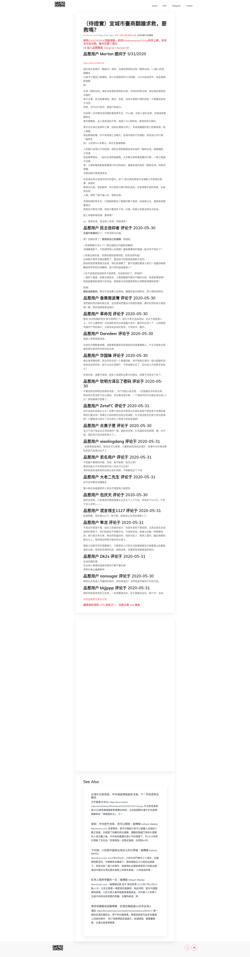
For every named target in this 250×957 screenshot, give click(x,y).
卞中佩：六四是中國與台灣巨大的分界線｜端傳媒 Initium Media (124, 852)
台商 (134, 35)
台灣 (125, 35)
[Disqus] (125, 662)
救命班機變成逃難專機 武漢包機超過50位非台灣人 (121, 906)
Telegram (176, 6)
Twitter (189, 6)
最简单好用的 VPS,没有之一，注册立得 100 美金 (111, 604)
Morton (89, 35)
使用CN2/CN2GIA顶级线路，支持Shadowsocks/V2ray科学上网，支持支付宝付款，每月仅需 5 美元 (124, 42)
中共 (116, 35)
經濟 (130, 35)
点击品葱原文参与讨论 (95, 599)
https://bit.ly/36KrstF (94, 63)
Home (154, 6)
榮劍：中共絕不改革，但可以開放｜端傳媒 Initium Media (124, 824)
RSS (165, 6)
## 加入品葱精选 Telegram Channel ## (106, 47)
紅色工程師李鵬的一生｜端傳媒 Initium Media (118, 879)
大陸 (121, 35)
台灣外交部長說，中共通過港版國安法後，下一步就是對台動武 (125, 796)
